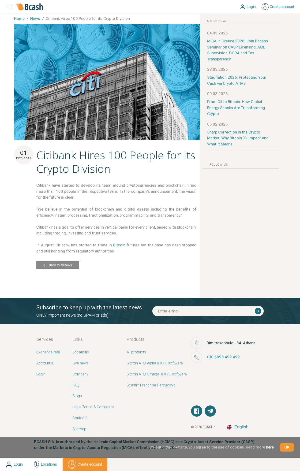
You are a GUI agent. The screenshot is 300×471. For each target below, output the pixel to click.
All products (136, 352)
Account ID (45, 363)
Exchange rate (48, 352)
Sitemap (79, 429)
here (270, 447)
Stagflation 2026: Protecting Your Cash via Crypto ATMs (236, 80)
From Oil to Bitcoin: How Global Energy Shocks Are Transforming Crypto (236, 107)
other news (217, 20)
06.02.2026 (217, 124)
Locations (80, 352)
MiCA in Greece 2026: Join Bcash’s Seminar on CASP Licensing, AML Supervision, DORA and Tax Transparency (237, 50)
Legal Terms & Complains (93, 407)
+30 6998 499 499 (223, 357)
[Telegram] (210, 411)
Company (80, 374)
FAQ (75, 385)
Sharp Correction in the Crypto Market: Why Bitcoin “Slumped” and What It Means (238, 138)
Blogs (77, 396)
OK (286, 447)
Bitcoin (119, 245)
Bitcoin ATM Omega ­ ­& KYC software (157, 374)
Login (40, 374)
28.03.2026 (217, 69)
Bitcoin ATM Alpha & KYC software (155, 363)
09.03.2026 (217, 93)
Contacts (79, 418)
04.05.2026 (217, 33)
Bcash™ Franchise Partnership (151, 385)
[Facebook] (196, 411)
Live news (80, 363)
